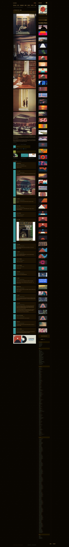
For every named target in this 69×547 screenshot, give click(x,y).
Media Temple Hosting (43, 339)
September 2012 (40, 488)
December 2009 (40, 509)
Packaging (40, 408)
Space (39, 423)
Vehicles (40, 430)
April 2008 (40, 522)
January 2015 (40, 470)
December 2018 (40, 442)
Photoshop (40, 410)
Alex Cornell (40, 344)
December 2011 (40, 494)
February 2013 (40, 485)
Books (22, 144)
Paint (39, 409)
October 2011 (40, 495)
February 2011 (40, 500)
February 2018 (40, 447)
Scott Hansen (40, 343)
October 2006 (40, 532)
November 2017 (40, 449)
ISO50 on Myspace (41, 354)
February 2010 (40, 508)
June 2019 (40, 440)
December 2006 (40, 531)
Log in (39, 536)
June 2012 (40, 490)
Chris (17, 244)
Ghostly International (41, 352)
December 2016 (40, 456)
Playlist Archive (43, 14)
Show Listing (40, 421)
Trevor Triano (19, 315)
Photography (24, 144)
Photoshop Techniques (41, 411)
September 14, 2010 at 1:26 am (20, 207)
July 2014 (40, 474)
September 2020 (40, 438)
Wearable (40, 432)
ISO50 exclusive (40, 399)
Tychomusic (40, 364)
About (26, 5)
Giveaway (40, 389)
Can (17, 295)
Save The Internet (41, 363)
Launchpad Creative (41, 359)
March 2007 (40, 529)
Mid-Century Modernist (41, 361)
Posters (40, 412)
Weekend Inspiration (41, 434)
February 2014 (40, 477)
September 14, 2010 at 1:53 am (20, 214)
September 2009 (40, 511)
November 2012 (40, 487)
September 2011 (40, 496)
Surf (39, 425)
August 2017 (40, 451)
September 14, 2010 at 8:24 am (20, 260)
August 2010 (40, 504)
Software (40, 422)
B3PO (39, 350)
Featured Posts (43, 23)
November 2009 (40, 510)
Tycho (39, 428)
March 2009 (40, 515)
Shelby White (40, 345)
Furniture (40, 387)
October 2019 (40, 439)
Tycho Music (22, 5)
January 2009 (40, 516)
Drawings (40, 382)
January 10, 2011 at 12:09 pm (20, 330)
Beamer (40, 346)
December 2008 (40, 517)
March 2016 (40, 462)
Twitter (32, 5)
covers (39, 378)
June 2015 (40, 467)
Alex (16, 144)
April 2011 (40, 499)
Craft (39, 379)
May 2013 (40, 483)
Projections (40, 416)
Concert (40, 377)
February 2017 (40, 455)
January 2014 (40, 478)
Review (40, 419)
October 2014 (40, 472)
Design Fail (40, 380)
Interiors (40, 396)
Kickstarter (40, 400)
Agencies (40, 368)
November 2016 (40, 457)
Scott (17, 219)
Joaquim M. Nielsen (41, 357)
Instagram (40, 395)
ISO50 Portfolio (40, 355)
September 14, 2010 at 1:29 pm (20, 266)
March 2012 (40, 492)
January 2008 (40, 524)
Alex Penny (18, 265)
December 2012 (40, 486)
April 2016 (40, 461)
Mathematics (40, 403)
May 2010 (40, 506)
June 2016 (40, 460)
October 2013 (40, 480)
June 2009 (40, 513)
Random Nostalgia (41, 417)
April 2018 (40, 446)
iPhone (39, 398)
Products (40, 415)
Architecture (40, 371)
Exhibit (39, 384)
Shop (18, 5)
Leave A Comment (19, 161)
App (39, 370)
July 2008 (40, 520)
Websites (40, 433)
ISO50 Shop (40, 356)
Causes (40, 375)
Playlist (43, 2)
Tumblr (40, 427)
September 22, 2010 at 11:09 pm (20, 316)
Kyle (17, 251)
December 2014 (40, 471)
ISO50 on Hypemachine (41, 353)
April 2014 (40, 476)
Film (39, 385)
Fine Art (40, 386)
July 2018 (40, 444)
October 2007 (40, 526)
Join (35, 5)
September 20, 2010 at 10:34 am (20, 304)
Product (40, 414)
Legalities (40, 401)
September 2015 (40, 465)
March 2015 (40, 469)
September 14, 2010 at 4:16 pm (20, 279)
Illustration (40, 393)
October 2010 (40, 503)
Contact (29, 5)
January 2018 (40, 448)
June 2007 (40, 527)
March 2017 (40, 454)
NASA (39, 407)
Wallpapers (40, 431)
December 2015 (40, 463)
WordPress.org (40, 538)
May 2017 (40, 453)
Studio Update (40, 424)
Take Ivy (14, 136)
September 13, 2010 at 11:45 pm (20, 172)
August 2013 (40, 481)
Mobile (39, 405)
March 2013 (40, 484)
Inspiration (40, 394)
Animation (40, 369)
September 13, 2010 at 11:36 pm (20, 164)
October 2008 (40, 518)
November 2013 (40, 479)
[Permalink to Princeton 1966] (17, 10)
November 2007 (40, 525)
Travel (39, 426)
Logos (39, 402)
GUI (39, 391)
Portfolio (14, 5)
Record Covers (40, 418)
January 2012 (40, 493)
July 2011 (40, 497)
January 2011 (40, 501)
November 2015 (40, 464)
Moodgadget (40, 362)
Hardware (40, 392)
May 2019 (40, 441)
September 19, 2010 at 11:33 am (20, 296)
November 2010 (40, 502)
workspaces (40, 435)
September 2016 (40, 458)
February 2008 (40, 523)
